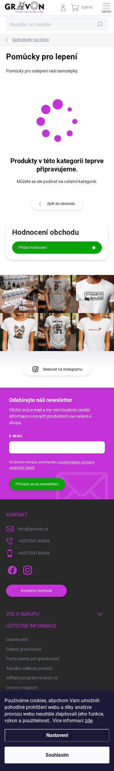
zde (88, 720)
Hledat (100, 24)
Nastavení (57, 735)
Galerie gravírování (23, 649)
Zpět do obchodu (61, 204)
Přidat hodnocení (33, 247)
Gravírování (17, 639)
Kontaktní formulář (36, 591)
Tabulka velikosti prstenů (29, 668)
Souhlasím (57, 755)
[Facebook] (11, 569)
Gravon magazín (21, 687)
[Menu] (106, 7)
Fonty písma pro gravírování (32, 658)
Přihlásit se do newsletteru (37, 484)
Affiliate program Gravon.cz (32, 677)
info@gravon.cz (33, 528)
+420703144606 (34, 540)
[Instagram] (26, 569)
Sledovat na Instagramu (62, 369)
